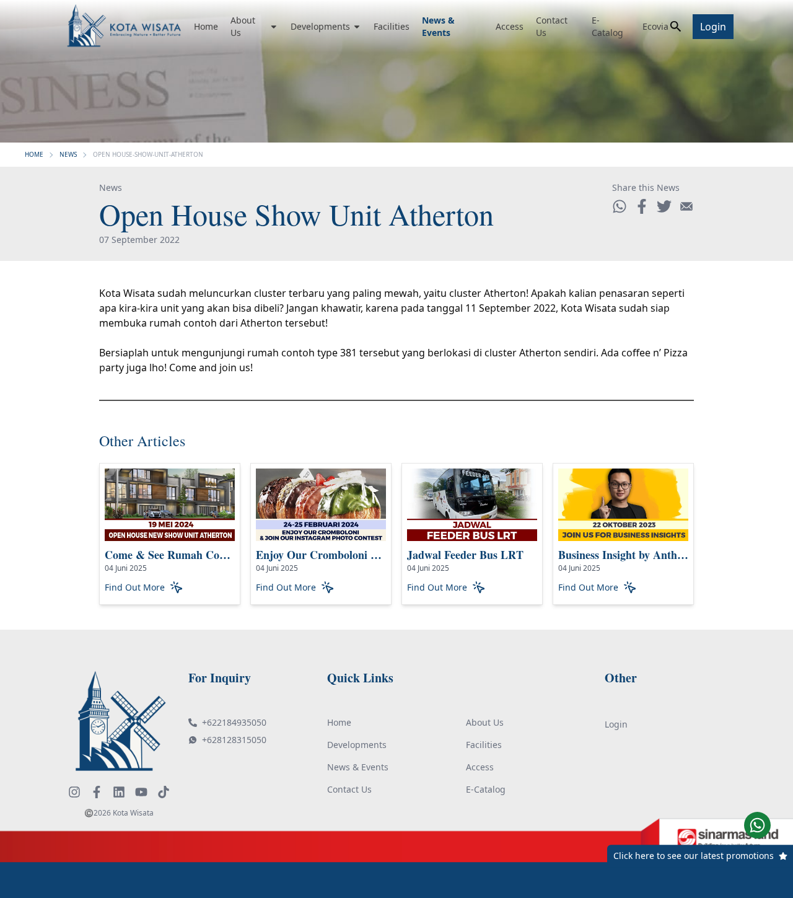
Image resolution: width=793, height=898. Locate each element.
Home (206, 26)
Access (510, 26)
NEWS (68, 154)
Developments (320, 26)
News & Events (438, 26)
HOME (34, 154)
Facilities (392, 26)
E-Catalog (607, 26)
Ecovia (655, 26)
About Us (242, 26)
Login (713, 26)
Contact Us (551, 26)
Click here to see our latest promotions (693, 855)
